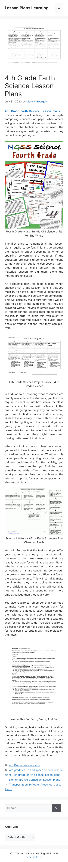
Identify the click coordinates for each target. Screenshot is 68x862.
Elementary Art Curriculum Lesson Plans (34, 779)
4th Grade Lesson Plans (24, 765)
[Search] (56, 808)
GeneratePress (34, 857)
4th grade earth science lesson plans (36, 774)
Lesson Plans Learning (27, 8)
